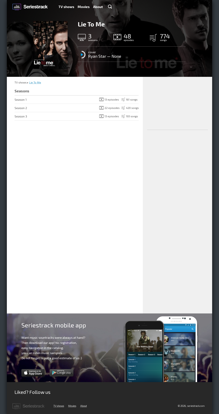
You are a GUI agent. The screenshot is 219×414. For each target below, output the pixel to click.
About (98, 7)
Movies (84, 7)
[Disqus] (75, 174)
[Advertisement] (177, 103)
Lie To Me (35, 82)
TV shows (66, 7)
